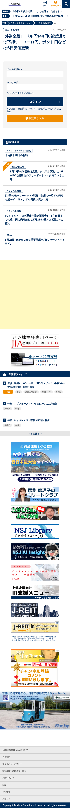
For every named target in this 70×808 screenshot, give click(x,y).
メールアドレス (15, 69)
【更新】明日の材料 (16, 155)
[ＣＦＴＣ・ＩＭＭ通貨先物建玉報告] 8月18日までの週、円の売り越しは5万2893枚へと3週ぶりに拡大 (34, 219)
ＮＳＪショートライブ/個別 (19, 150)
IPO (18, 392)
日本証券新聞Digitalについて (15, 750)
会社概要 (6, 792)
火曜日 (7, 408)
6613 (58, 392)
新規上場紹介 (31, 392)
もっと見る (34, 433)
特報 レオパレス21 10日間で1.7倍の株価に (29, 420)
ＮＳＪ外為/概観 (14, 191)
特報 (17, 408)
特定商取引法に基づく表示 (14, 771)
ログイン (45, 5)
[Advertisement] (35, 294)
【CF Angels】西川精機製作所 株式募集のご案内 (37, 16)
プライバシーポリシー (12, 764)
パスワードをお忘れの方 (21, 92)
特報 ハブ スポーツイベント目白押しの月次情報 (32, 403)
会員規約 (6, 757)
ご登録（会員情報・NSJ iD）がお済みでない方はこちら (34, 110)
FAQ (4, 785)
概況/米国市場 (18, 167)
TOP (4, 23)
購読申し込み (56, 5)
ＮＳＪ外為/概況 (12, 30)
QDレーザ (46, 392)
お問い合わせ (8, 778)
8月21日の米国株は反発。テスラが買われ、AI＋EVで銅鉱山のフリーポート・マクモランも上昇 (37, 175)
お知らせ (6, 799)
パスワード (12, 82)
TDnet (10, 235)
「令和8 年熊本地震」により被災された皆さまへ (37, 11)
